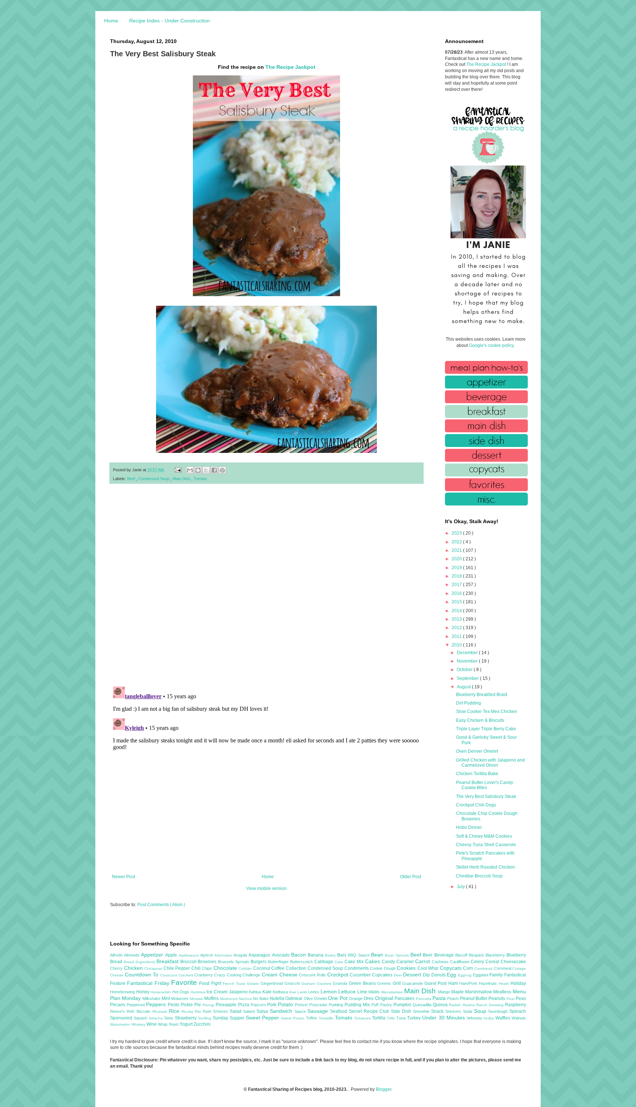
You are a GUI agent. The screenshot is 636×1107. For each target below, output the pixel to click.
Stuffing (205, 1018)
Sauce (301, 1011)
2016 (457, 593)
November (468, 661)
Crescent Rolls (313, 975)
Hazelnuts (488, 983)
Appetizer (153, 955)
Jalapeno (239, 991)
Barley (331, 955)
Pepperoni (136, 1005)
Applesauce (189, 955)
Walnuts (519, 1018)
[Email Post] (178, 470)
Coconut (262, 968)
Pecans (118, 1004)
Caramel (405, 961)
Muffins (212, 998)
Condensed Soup (154, 478)
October (465, 669)
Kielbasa (281, 992)
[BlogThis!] (198, 470)
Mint (166, 998)
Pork (272, 1004)
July (461, 886)
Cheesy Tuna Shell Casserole (486, 844)
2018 (457, 576)
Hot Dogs (181, 992)
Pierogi (209, 1005)
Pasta (439, 998)
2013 (457, 619)
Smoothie (422, 1011)
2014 (457, 610)
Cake (340, 962)
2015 (457, 601)
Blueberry (516, 955)
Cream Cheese (280, 975)
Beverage (444, 955)
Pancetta (424, 999)
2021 (457, 550)
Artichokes (223, 955)
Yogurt (187, 1024)
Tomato (200, 478)
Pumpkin (403, 1004)
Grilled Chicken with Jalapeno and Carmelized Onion (490, 762)
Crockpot (338, 975)
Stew (169, 1018)
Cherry (117, 968)
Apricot (207, 955)
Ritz (199, 1012)
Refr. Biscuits (139, 1011)
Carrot (423, 961)
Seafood (339, 1011)
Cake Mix (354, 961)
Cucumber (361, 975)
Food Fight (211, 983)
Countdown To (142, 975)
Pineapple (227, 1004)
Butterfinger (279, 961)
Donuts (439, 975)
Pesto (174, 1004)
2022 (457, 541)
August (464, 686)
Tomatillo (327, 1018)
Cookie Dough (383, 968)
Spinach (517, 1011)
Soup (481, 1011)
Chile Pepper (177, 968)
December (468, 652)
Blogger (383, 1089)
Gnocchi (293, 983)
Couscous (169, 975)
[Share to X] (206, 470)
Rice (175, 1011)
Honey (143, 991)
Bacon (299, 955)
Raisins (469, 1005)
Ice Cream (217, 991)
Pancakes (405, 998)
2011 (457, 636)
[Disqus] (266, 585)
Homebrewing (123, 992)
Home (111, 21)
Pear (511, 999)
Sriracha (156, 1018)
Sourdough (498, 1011)
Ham (453, 983)
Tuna (401, 1018)
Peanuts (497, 998)
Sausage (318, 1011)
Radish (455, 1005)
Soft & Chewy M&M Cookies (484, 836)
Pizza (244, 1004)
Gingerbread (273, 983)
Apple (172, 955)
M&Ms (374, 992)
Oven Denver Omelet (477, 751)
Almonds (132, 955)
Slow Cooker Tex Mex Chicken (486, 711)
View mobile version (266, 888)
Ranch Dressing (490, 1005)
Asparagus (260, 955)
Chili (196, 968)
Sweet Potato (293, 1018)
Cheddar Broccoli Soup (479, 876)
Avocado (281, 955)
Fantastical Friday (149, 983)
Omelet (321, 998)
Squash (141, 1018)
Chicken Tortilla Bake (477, 773)
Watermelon (120, 1024)
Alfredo (117, 955)
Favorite (185, 982)
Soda (468, 1011)
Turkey (414, 1018)
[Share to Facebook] (214, 470)
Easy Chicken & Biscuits (480, 720)
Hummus (199, 992)
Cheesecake (513, 961)
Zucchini (202, 1024)
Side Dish (402, 1011)
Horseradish (161, 992)
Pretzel (302, 1005)
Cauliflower (460, 961)
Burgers (259, 961)
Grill (397, 983)
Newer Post (123, 876)
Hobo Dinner (469, 827)
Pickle (187, 1004)
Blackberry (495, 955)
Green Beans (363, 983)
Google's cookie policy (491, 345)
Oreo (369, 998)
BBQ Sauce (359, 955)
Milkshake (152, 998)
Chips (207, 968)
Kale (267, 991)
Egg (452, 975)
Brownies (208, 961)
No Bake (261, 998)
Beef (131, 478)
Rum (208, 1011)
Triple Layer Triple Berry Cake (486, 728)
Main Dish (182, 478)
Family (497, 975)
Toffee (312, 1018)
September (468, 678)
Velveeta (475, 1018)
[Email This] (190, 470)
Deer (398, 975)
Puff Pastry (382, 1005)
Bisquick (477, 955)
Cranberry (204, 975)
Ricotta (188, 1012)
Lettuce (347, 991)
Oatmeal (294, 998)
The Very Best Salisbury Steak (486, 796)
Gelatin (254, 984)
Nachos (246, 999)
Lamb (302, 992)
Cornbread (484, 968)
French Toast (235, 984)
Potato (286, 1004)
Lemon (330, 991)
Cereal (493, 961)
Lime (363, 991)
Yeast (174, 1024)
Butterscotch (302, 961)
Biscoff (462, 955)
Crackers (187, 975)
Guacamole (413, 983)
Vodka (489, 1018)
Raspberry (515, 1004)
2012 (457, 627)
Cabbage (324, 961)
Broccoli (189, 961)
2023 (457, 533)
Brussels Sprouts (234, 961)
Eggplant (481, 975)
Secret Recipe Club (370, 1011)
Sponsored (122, 1018)
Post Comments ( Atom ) (161, 904)
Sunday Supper (229, 1018)
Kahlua (255, 992)
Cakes (373, 961)
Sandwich (282, 1011)
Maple (458, 991)
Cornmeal (503, 968)
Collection (297, 968)
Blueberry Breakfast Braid (481, 694)
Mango (445, 992)
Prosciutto (319, 1005)
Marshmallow (479, 991)
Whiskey (138, 1024)
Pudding (336, 1005)
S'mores (221, 1011)
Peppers (156, 1004)
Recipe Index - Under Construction (169, 21)
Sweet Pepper (263, 1018)
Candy (389, 961)
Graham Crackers (317, 984)
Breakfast (168, 961)
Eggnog (465, 975)
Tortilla (379, 1018)
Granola (341, 983)
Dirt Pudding (468, 703)
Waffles (503, 1018)
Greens (384, 983)
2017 (457, 584)
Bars (342, 955)
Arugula (240, 955)
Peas (521, 998)
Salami (250, 1011)
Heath (504, 984)
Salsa (263, 1011)
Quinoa (441, 1004)
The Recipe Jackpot (290, 67)
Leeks (314, 992)
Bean (378, 955)
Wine (152, 1024)
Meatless (503, 991)
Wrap (163, 1024)
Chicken (134, 968)
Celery (478, 961)
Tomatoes (363, 1018)
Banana (316, 955)
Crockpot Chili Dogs (476, 805)
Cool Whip (428, 968)
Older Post (410, 876)
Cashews (441, 961)
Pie (198, 1004)
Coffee (278, 968)
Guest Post (436, 983)
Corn (468, 968)
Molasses (180, 998)
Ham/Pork (469, 983)
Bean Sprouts (397, 955)
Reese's (118, 1011)
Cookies (407, 968)
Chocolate (226, 968)
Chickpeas (153, 968)
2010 (457, 644)
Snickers (454, 1011)
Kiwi (293, 992)
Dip (427, 975)
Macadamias (392, 992)
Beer (428, 955)
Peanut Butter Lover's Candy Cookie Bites (484, 785)
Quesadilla (423, 1005)
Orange (356, 998)
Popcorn (259, 1005)
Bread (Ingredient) (140, 962)
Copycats (451, 968)
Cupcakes (383, 975)
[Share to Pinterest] (222, 470)
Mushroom (229, 999)
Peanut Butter (474, 998)
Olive (309, 998)
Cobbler (246, 968)
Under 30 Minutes (444, 1018)
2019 (457, 567)
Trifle (391, 1018)
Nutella (277, 998)
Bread (117, 961)
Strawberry (186, 1018)
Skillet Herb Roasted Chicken (485, 867)
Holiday (518, 983)
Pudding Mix (357, 1004)
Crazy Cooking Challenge (238, 975)
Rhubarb (160, 1012)
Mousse (197, 999)
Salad (236, 1011)
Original (385, 998)
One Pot (338, 998)
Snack (438, 1011)
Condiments (357, 968)
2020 (457, 558)
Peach (453, 998)
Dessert (413, 975)
